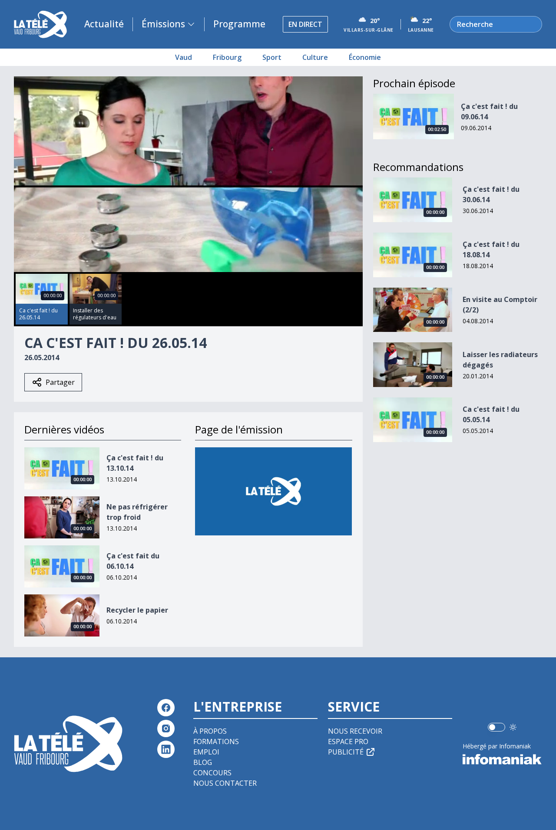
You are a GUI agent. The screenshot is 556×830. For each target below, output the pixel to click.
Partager (60, 382)
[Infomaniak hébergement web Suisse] (502, 759)
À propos (210, 731)
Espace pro (348, 741)
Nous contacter (225, 783)
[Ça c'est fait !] (273, 491)
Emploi (206, 752)
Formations (216, 741)
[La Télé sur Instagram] (166, 728)
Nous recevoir (355, 731)
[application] (188, 174)
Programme (239, 24)
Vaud (183, 57)
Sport (271, 57)
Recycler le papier (137, 610)
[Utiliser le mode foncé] (513, 727)
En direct (305, 24)
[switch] (496, 727)
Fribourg (227, 57)
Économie (365, 57)
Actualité (104, 24)
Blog (202, 762)
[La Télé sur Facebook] (166, 707)
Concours (212, 773)
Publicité (346, 752)
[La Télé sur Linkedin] (166, 749)
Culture (315, 57)
